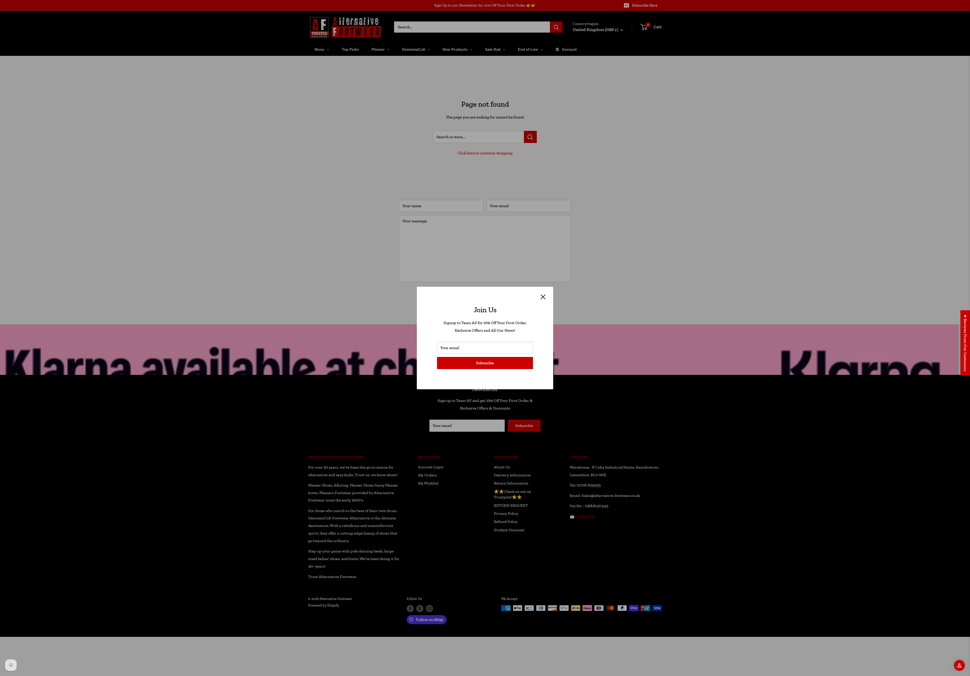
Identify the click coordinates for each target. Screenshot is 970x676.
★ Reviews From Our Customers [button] (965, 342)
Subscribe (485, 362)
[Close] (543, 296)
